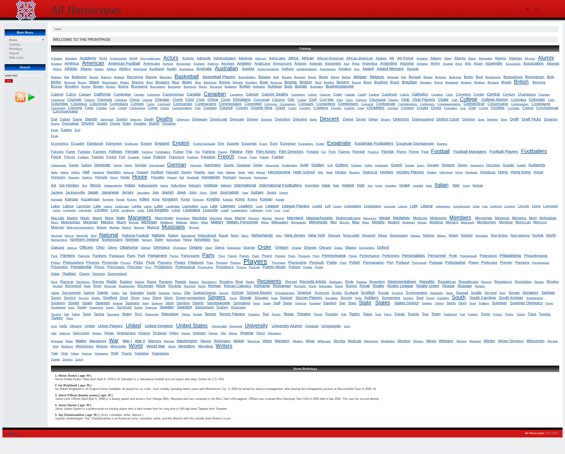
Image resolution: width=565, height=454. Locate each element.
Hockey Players (410, 172)
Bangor (93, 77)
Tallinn (76, 314)
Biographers (513, 77)
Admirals (245, 58)
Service (70, 298)
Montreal (506, 222)
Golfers (341, 165)
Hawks (199, 172)
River (97, 286)
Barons (151, 77)
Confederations (407, 104)
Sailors (88, 293)
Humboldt (193, 177)
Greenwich (477, 165)
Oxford (383, 247)
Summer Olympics (526, 303)
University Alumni (287, 326)
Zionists (67, 359)
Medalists (401, 218)
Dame (77, 119)
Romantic (300, 286)
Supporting (96, 307)
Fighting (208, 152)
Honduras (487, 172)
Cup (472, 108)
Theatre (304, 314)
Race (54, 282)
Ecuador (77, 143)
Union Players (110, 326)
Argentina (369, 63)
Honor (538, 172)
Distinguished (423, 119)
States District (406, 303)
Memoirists (483, 218)
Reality (250, 282)
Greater (433, 165)
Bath (276, 77)
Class (349, 100)
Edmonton (114, 143)
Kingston (198, 199)
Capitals (350, 94)
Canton (312, 94)
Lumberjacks (239, 210)
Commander (182, 104)
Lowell (225, 210)
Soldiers (371, 298)
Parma (174, 256)
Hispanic (354, 172)
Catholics (420, 94)
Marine (240, 218)
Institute (211, 185)
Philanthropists (536, 256)
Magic (85, 218)
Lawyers (227, 206)
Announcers (282, 63)
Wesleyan (253, 341)
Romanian (282, 286)
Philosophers (73, 262)
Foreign (98, 157)
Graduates (381, 165)
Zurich (79, 359)
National (108, 235)
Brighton (479, 82)
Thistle (318, 314)
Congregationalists (449, 104)
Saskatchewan (204, 293)
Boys (367, 82)
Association (533, 63)
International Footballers (280, 185)
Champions (527, 94)
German (176, 164)
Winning (461, 341)
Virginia (246, 333)
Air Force (405, 58)
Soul (420, 298)
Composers (348, 104)
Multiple (102, 227)
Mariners (253, 218)
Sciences (322, 293)
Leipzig (402, 206)
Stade (267, 303)
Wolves (102, 346)
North (551, 235)
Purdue (307, 267)
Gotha (368, 165)
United (133, 325)
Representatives (402, 281)
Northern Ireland (84, 239)
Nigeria (428, 235)
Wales (80, 341)
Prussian (254, 267)
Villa (223, 333)
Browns (111, 86)
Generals (102, 165)
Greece (448, 165)
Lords (140, 210)
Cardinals (389, 94)
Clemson (361, 100)
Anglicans (262, 63)
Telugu (186, 314)
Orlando (310, 247)
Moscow (57, 227)
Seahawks (436, 293)
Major (109, 218)
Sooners (408, 298)
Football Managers (470, 151)
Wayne (205, 341)
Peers (292, 256)
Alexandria (485, 58)
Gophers (356, 165)
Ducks (115, 123)
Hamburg (98, 172)
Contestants (540, 104)
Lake (97, 206)
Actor (133, 58)
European (288, 143)
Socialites (331, 298)
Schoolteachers (285, 293)
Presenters (59, 267)
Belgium (377, 77)
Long (115, 210)
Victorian (160, 333)
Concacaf (367, 104)
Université (235, 326)
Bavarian (299, 77)
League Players (295, 206)
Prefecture (489, 262)
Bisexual (69, 82)
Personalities (413, 255)
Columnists (98, 104)
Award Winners (390, 69)
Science (304, 292)
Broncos (539, 82)
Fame (70, 152)
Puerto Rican (274, 267)
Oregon (281, 247)
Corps (153, 108)
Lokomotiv (85, 210)
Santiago (164, 293)
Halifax (75, 172)
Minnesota (318, 222)
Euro (274, 143)
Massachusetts (319, 218)
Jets (156, 192)
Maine (97, 218)
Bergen (428, 77)
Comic (151, 104)
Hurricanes (260, 177)
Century (509, 94)
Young (126, 353)
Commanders (205, 104)
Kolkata (228, 199)
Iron (370, 185)
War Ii (140, 341)
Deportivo (282, 119)
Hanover (128, 172)
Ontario (195, 247)
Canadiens (236, 94)
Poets (332, 262)
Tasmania (113, 314)
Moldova (436, 222)
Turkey (57, 318)
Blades (124, 82)
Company (306, 104)
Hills (320, 172)
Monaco (452, 222)
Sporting (183, 303)
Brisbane (493, 82)
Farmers (99, 152)
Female (132, 151)
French (226, 156)
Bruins (123, 86)
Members (460, 217)
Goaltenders (289, 165)
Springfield (241, 303)
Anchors (227, 63)
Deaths (164, 119)
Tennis (210, 314)
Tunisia (544, 314)
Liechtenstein (461, 206)
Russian (465, 286)
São (187, 293)
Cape (337, 94)
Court (280, 108)
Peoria (353, 256)
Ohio (100, 247)
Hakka (64, 172)
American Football (124, 63)
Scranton (397, 293)
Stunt (472, 303)
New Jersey (294, 235)
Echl (77, 130)
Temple (197, 314)
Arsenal (448, 63)
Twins (69, 318)
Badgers (56, 77)
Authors (288, 69)
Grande (409, 165)
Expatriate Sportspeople (415, 143)
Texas (288, 314)
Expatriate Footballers (374, 143)
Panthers (99, 256)
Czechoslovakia (65, 111)
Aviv (357, 69)
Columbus (79, 104)
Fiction (178, 152)
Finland (312, 152)
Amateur (56, 63)
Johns (203, 192)
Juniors (283, 192)
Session (83, 298)
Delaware (199, 119)
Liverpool (550, 206)
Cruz (463, 108)
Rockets (174, 286)
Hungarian (211, 177)
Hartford (157, 172)
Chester (147, 100)
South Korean (511, 298)
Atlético (125, 69)
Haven (186, 172)
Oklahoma (129, 247)
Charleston (58, 100)
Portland (402, 262)
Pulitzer (295, 267)
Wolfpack (67, 346)
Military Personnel (242, 222)
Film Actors (266, 151)
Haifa (54, 172)
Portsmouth (419, 262)
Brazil (394, 82)
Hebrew (230, 172)
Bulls (288, 86)
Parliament (157, 255)
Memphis (519, 218)
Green (462, 165)
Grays (421, 165)
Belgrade (393, 77)
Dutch (154, 123)
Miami (121, 222)
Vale (53, 333)
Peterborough (468, 256)
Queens (98, 274)
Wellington (222, 341)
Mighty (194, 222)
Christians (241, 99)
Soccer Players (309, 298)
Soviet (73, 303)
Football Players (504, 151)
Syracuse (238, 307)
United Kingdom (159, 326)
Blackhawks (110, 82)
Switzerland (204, 307)
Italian (441, 185)
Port (390, 262)
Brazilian (409, 82)
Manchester (164, 218)
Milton (265, 222)
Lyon (286, 210)
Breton (438, 82)
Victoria (144, 333)
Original (296, 247)
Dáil (54, 119)
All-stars (530, 58)
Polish (354, 262)
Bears (323, 77)
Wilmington (371, 341)
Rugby (378, 286)
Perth (453, 256)
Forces (69, 157)
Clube (443, 99)
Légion (337, 206)
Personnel (437, 255)
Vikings (213, 333)
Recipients (269, 281)
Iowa (326, 185)
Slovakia (261, 298)
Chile (200, 100)
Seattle (476, 293)
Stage (287, 303)
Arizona (407, 63)
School (237, 292)
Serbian (548, 292)
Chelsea (89, 100)
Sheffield (110, 298)
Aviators (345, 69)
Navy (235, 235)
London (101, 210)
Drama (55, 123)
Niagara (415, 235)
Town (436, 314)
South (458, 297)
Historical (370, 172)
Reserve (486, 282)
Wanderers (97, 341)
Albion (472, 58)
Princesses (116, 267)
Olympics (161, 247)
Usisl (347, 326)
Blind (149, 82)
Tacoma (56, 314)
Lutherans (256, 210)
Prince (99, 267)
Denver (252, 119)
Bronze (56, 86)
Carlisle (404, 94)
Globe (258, 165)
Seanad (462, 293)
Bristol (506, 82)
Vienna (185, 333)
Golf (330, 165)
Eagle (54, 130)
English (180, 143)
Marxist (279, 218)
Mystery (194, 227)
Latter (158, 206)
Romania (262, 286)
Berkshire (455, 77)
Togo (378, 314)
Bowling (329, 82)
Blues (187, 82)
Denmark (237, 119)
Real (239, 282)
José (213, 192)
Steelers (427, 303)
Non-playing (520, 235)
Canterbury (298, 94)
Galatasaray (58, 165)
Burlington (316, 86)
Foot (424, 152)
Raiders (126, 282)
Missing (344, 222)
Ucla (54, 326)
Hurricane (245, 177)
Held (251, 172)
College (468, 99)
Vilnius (233, 333)
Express (442, 143)
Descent (329, 119)
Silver (168, 298)
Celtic (449, 94)
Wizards (553, 341)
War (114, 340)
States (382, 302)
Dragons (550, 119)
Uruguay (312, 326)
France (159, 157)
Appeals (315, 63)
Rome (312, 286)
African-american (359, 58)
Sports (198, 303)
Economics (59, 143)
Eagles (66, 130)
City (291, 99)
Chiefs (178, 100)
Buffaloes (259, 86)
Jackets (57, 192)
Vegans (97, 333)
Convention (58, 108)
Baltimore (79, 77)
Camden (139, 94)
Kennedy (108, 199)
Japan (93, 192)
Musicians (173, 227)
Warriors (154, 341)
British (521, 82)
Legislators (372, 206)
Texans (276, 314)
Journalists (229, 192)
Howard (172, 177)
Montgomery (486, 222)
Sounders (443, 298)
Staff (276, 303)
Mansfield (215, 218)
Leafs (259, 206)
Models (378, 222)
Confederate (386, 104)
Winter (489, 341)
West (267, 341)
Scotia (337, 293)
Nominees (481, 235)
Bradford (381, 82)
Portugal (436, 262)
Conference (427, 104)
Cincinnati (261, 100)
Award (368, 69)
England (162, 143)
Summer (499, 303)
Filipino (236, 151)
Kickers (132, 199)
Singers (217, 297)
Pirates (179, 262)
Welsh (238, 341)
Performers (390, 256)
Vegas (109, 333)
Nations (158, 235)
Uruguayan (331, 326)
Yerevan (86, 353)
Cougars (210, 108)
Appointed (333, 63)
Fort (122, 157)
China (212, 99)
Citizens (278, 100)
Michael (134, 222)
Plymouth (316, 262)
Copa (89, 108)
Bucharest (174, 86)
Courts (292, 108)
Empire (146, 143)
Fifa (189, 152)
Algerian (515, 58)
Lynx (277, 210)
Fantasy (84, 152)
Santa (151, 293)
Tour (425, 314)
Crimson (407, 108)
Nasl (93, 235)
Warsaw (169, 341)
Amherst (168, 63)
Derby (313, 119)
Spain (87, 303)
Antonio (300, 63)
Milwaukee (279, 222)
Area (356, 63)
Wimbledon (388, 341)
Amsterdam (183, 63)
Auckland (156, 69)
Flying (414, 152)
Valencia (64, 333)
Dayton (122, 119)
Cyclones (514, 108)
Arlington (422, 63)
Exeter (320, 143)
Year (64, 353)
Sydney (222, 307)
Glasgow (243, 165)
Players (255, 261)
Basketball (187, 76)
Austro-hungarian (268, 69)
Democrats (218, 119)
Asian (478, 63)
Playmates (279, 262)
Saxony (224, 293)
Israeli (404, 185)
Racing (98, 282)
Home (459, 172)
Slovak (245, 298)
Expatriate (339, 143)
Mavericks (370, 218)
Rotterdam (325, 286)
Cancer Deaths (275, 94)
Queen (84, 274)
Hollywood (445, 172)
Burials (301, 86)
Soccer (286, 298)
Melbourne (438, 218)
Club (405, 99)
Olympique (179, 247)
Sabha (55, 293)
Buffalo (244, 86)
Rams (151, 282)
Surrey (110, 307)
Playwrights (297, 262)
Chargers (544, 94)
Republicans (468, 282)
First (332, 152)
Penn (316, 256)
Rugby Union (427, 286)
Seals (449, 293)
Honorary (58, 177)
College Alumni (494, 99)
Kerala (120, 199)
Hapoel (142, 172)
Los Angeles (158, 210)
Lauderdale (173, 206)
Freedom (208, 157)
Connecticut (473, 104)
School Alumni (259, 292)
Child (189, 100)
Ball (66, 77)
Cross (436, 108)
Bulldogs (275, 86)
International (245, 185)
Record (291, 282)
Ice (53, 185)
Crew (361, 108)
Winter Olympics (511, 341)
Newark (334, 235)
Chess (135, 100)
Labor (55, 206)
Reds (349, 282)
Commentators (230, 104)
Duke (127, 123)
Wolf (55, 346)
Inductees (178, 185)
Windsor (404, 341)
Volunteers (274, 333)
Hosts (125, 177)
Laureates (190, 206)
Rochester (145, 286)
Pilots (150, 262)
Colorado (537, 99)
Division (468, 119)
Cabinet (57, 94)
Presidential (81, 267)
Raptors (194, 282)
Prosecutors (205, 267)
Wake (69, 341)
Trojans (497, 314)
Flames (344, 152)
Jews (181, 192)
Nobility (467, 235)
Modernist (408, 222)
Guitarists (536, 165)
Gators (86, 165)
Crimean (393, 108)
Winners (446, 341)
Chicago (162, 99)
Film (249, 151)
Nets (279, 235)
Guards (508, 165)
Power (474, 262)
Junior (271, 192)
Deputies (300, 119)
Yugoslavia (160, 353)
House (139, 177)
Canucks (325, 94)
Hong (503, 172)
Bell (403, 77)
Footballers (534, 151)
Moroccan (523, 222)
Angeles (244, 63)
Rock (160, 286)
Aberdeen (71, 58)
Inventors (312, 185)
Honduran (471, 172)
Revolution (523, 282)
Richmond (73, 286)
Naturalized (207, 235)
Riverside (110, 286)
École (54, 136)
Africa (293, 58)
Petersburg (488, 256)
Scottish (368, 292)
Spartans (132, 303)
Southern (58, 303)
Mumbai (114, 227)
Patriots (244, 256)
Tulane (520, 314)
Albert (448, 58)
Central (493, 94)
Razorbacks (209, 282)
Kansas (71, 199)
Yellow (75, 353)
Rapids (180, 282)
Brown (98, 86)
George (141, 165)
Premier (506, 262)
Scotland (351, 293)
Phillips (55, 262)
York (114, 353)
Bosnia (290, 82)
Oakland (57, 247)
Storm (451, 303)
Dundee (140, 123)
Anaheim (199, 63)
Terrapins (254, 314)
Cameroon (153, 94)
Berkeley (440, 77)
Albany (435, 58)
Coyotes (336, 108)
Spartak (118, 303)
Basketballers (247, 77)
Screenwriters (416, 293)
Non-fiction (499, 235)
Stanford (329, 303)
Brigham (466, 82)
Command (163, 104)
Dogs (481, 119)
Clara (339, 100)
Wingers (418, 341)
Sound (430, 298)
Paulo (255, 256)
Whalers (298, 341)
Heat (220, 172)
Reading (226, 282)
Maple (228, 218)
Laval (204, 206)
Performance (370, 256)
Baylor (312, 77)
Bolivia (224, 82)
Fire (323, 152)
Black (94, 82)
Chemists (104, 100)
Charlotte (74, 100)
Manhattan (183, 218)
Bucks (203, 86)
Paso (221, 256)
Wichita (339, 341)
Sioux (233, 298)
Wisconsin (535, 341)
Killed (144, 199)
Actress (188, 58)
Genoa (117, 165)
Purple (319, 267)
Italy (456, 185)
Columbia (59, 104)
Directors (401, 119)
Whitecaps (324, 341)
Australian (226, 68)
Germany (212, 165)
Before (335, 77)
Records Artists (312, 281)
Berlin (468, 77)
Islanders (391, 185)
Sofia (358, 298)
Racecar (66, 282)
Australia (204, 69)
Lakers (108, 206)
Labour (68, 206)
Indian (129, 185)
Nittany (441, 235)
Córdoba (101, 108)
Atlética (111, 69)
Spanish (102, 303)
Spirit (145, 303)
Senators (530, 292)
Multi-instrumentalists (80, 227)
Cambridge (122, 94)
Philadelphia (510, 255)
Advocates (277, 58)
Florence (373, 152)
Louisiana (191, 210)
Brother (86, 86)
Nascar (69, 235)
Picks (138, 262)
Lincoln (523, 206)
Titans (367, 314)
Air (391, 58)
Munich (126, 227)
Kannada (56, 199)
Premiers (522, 262)
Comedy (137, 104)
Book (264, 82)
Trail (462, 314)
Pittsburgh (196, 262)
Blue (175, 82)
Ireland (348, 185)
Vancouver (81, 333)
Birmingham (534, 77)
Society (346, 298)
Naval (223, 235)
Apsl (346, 63)
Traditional (450, 314)
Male (120, 218)
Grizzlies (493, 165)
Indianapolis (148, 185)
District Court (447, 119)
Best (479, 77)
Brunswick (139, 86)
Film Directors (291, 151)
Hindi (329, 172)
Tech (138, 314)
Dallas (65, 119)
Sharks (95, 298)
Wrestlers (186, 346)
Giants (229, 165)
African (307, 58)
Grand (396, 165)
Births (56, 82)
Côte (198, 108)
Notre (159, 240)
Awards (413, 69)
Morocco (540, 222)
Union (90, 326)
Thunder (331, 314)
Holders (432, 172)
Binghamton (493, 77)
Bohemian (210, 82)
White (310, 341)
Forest (111, 157)
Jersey (128, 192)
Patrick (232, 256)
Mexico (107, 222)
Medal (384, 218)
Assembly (494, 63)
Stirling (439, 303)
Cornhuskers (137, 108)
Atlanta (86, 69)
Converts (75, 108)
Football (440, 151)
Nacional (56, 235)
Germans (196, 165)
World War (156, 346)
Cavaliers (437, 94)
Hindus (340, 172)
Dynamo (169, 123)
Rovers (351, 286)
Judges (257, 192)
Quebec (69, 274)
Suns (71, 307)
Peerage (280, 256)
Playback (222, 262)
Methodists (547, 218)
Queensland (117, 274)
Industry (195, 185)
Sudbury (484, 303)
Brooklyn (72, 86)
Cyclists (498, 108)
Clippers (393, 100)
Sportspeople (218, 303)
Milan (204, 222)
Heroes (260, 172)
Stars (352, 303)
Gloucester (272, 165)
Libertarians (443, 206)
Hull (181, 177)
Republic (427, 281)
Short (124, 298)
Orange (249, 247)
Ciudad (302, 100)
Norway (132, 239)
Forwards (133, 157)
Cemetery (463, 94)
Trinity (485, 314)
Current (483, 108)
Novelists (202, 239)
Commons (270, 104)
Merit (533, 218)
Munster (139, 227)
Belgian (360, 77)
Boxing (356, 82)
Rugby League (400, 286)
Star (342, 303)
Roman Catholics (237, 286)
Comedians (119, 104)
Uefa (63, 326)
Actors (170, 58)
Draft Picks (531, 119)
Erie (221, 143)
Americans (151, 63)
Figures (222, 152)
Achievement (118, 58)
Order (264, 247)
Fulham (264, 157)
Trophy (509, 314)
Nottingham (173, 240)
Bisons (82, 82)
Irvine (378, 185)
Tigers (354, 314)
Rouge (339, 286)
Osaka (338, 247)
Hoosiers (73, 177)
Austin (172, 69)
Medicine (420, 218)
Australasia (186, 69)
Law (213, 206)
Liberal (427, 206)
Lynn (269, 210)
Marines (267, 218)
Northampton (59, 240)
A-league (56, 58)
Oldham (146, 247)
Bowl (318, 82)
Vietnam (199, 333)
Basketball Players (219, 77)
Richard (57, 286)
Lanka (136, 206)
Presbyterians (541, 262)
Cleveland (377, 100)
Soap (274, 298)
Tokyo (388, 314)
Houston (157, 177)
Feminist (147, 152)
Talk (66, 314)
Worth (172, 346)
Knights (213, 199)
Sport (169, 303)
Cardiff (362, 94)
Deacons (135, 119)
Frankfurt (192, 157)
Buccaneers (157, 86)
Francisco (176, 157)
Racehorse (83, 282)
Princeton (134, 267)
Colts (551, 100)
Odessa (72, 247)
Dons (504, 119)
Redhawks (336, 282)
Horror (114, 177)
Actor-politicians (150, 58)
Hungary (229, 177)
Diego (373, 119)
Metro (54, 222)
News (382, 235)
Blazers (138, 82)
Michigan (149, 222)
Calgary (85, 94)
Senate (514, 293)
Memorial (502, 218)
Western (282, 341)
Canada (194, 94)
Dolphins (492, 119)
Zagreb (55, 359)
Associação (513, 63)
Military (217, 222)
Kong (240, 199)
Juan (245, 192)
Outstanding (366, 247)
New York (316, 235)
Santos (176, 293)
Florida (387, 151)
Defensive (183, 119)
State (365, 302)
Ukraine (76, 326)
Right (87, 286)
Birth (550, 77)
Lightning (496, 206)
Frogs (253, 157)
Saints (102, 292)
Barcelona (135, 77)
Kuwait (280, 199)
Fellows (115, 151)
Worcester (118, 346)
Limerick (509, 206)
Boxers (343, 82)
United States (192, 325)
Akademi (422, 58)
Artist (458, 63)
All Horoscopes (534, 433)
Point (343, 262)
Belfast (346, 77)
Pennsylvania (334, 255)
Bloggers (162, 82)
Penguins (304, 256)
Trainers (473, 314)
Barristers (166, 77)
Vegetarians (126, 333)
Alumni (546, 58)
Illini (84, 185)
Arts (468, 63)
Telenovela (151, 314)
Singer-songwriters (190, 298)
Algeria (500, 58)
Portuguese (455, 262)
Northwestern (112, 240)
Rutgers (480, 286)
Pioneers (165, 262)
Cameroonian (173, 94)
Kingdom (170, 199)
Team (127, 314)
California (102, 94)
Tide (343, 314)
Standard (314, 303)
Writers (224, 346)
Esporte (233, 143)
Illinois (95, 185)
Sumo (549, 303)
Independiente (113, 185)
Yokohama (101, 353)
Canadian (215, 94)
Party (208, 255)
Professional (185, 267)
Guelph (521, 165)
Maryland (295, 218)
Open (208, 247)
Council (226, 108)
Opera (219, 247)
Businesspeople (340, 86)
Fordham (83, 157)
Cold (454, 100)
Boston (306, 82)
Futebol (278, 157)
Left (328, 206)
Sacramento (71, 293)
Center (479, 94)
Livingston (69, 210)
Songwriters (391, 298)
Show (135, 298)
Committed (253, 104)
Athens (57, 69)
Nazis (245, 235)
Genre (128, 165)
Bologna (238, 82)
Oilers (112, 247)
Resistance (503, 282)
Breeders (426, 82)
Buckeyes (190, 86)
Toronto (413, 314)
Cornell (122, 108)
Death (149, 119)
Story (462, 303)
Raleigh (139, 282)
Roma (201, 286)
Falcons (57, 152)
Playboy (235, 262)
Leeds (317, 206)
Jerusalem (143, 192)
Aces (103, 58)
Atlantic (99, 69)
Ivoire (466, 185)
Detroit (348, 119)
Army (435, 63)
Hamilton (114, 172)
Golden (317, 165)
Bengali (415, 77)
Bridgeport (451, 82)
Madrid (72, 218)
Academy (88, 58)
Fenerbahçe (162, 152)
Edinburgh (95, 143)
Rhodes (539, 282)
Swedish (184, 307)
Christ (225, 100)
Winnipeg (475, 341)
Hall (86, 172)
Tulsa (532, 314)
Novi (216, 240)
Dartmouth (107, 119)
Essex (263, 143)
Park (141, 256)
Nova (187, 240)
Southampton (534, 298)
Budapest (231, 86)
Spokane (157, 303)
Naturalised (188, 235)
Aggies (381, 58)
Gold (304, 165)
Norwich (147, 240)
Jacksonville (75, 192)
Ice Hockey (69, 185)
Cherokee (121, 100)
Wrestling (205, 346)
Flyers (401, 152)
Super (82, 307)
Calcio (71, 94)
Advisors (260, 58)
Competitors (325, 104)
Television (170, 314)
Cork (112, 108)
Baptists (106, 77)
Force (56, 157)
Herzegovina (279, 172)
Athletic (70, 69)
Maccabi (57, 218)
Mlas (356, 222)
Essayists (249, 143)
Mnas (365, 222)
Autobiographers (306, 69)
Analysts (213, 63)
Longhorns (128, 210)
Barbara (119, 77)
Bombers (251, 82)
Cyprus (527, 108)
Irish (361, 185)
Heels (241, 172)
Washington (187, 341)
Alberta (459, 58)
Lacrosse (83, 206)
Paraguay (116, 256)
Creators (349, 108)
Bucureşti (216, 86)
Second (490, 293)
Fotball (146, 157)
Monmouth (467, 222)
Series (56, 298)
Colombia (518, 100)
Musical (153, 227)
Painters (67, 255)
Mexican (90, 222)
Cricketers (375, 108)
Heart (211, 172)
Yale (54, 353)
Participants (190, 256)
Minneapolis (298, 222)
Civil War (327, 100)
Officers (86, 247)
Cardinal (374, 94)
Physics (126, 262)
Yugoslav (141, 353)
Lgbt (414, 206)
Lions (536, 206)
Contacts (12, 433)
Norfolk (538, 235)
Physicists (110, 262)
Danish (91, 119)
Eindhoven (131, 143)
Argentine (388, 63)
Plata (210, 262)
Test (265, 314)
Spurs (256, 303)
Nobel (453, 235)
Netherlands (262, 235)
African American (330, 58)
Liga (485, 206)
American (93, 63)
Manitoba (199, 218)
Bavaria (287, 77)
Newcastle (351, 235)
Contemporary (520, 104)
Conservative (498, 104)
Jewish (168, 192)
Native (173, 235)
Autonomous (328, 69)
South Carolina (482, 298)
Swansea (151, 307)
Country (242, 108)
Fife (197, 152)
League (272, 206)
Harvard (172, 172)
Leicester (390, 206)
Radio (111, 281)
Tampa (99, 314)
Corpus (164, 108)
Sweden (167, 307)
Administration (224, 58)
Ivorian (478, 185)
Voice (260, 333)
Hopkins (87, 177)
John (193, 192)
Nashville (82, 235)
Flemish (358, 152)
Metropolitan (70, 222)
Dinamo (385, 119)
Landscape (122, 206)
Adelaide (204, 58)
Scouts (383, 293)
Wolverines (84, 346)
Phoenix (92, 262)
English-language (204, 143)
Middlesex (166, 222)
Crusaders (450, 108)
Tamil (87, 314)
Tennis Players (232, 314)
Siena (146, 298)
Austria (248, 69)
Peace (267, 256)
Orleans (325, 247)
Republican (447, 282)
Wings (431, 341)
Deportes (266, 119)
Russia (448, 286)
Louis (176, 210)
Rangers (165, 282)
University (256, 325)
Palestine (84, 256)
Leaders (245, 206)
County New (261, 108)
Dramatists (70, 123)
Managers (139, 217)
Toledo (399, 314)
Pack (54, 256)
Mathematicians (348, 218)
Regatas (361, 282)
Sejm (502, 293)
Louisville (210, 210)
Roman (214, 286)
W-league (57, 341)
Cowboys (320, 108)
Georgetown (156, 165)
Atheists (553, 63)
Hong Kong (521, 172)
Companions (288, 104)
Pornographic (373, 262)
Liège (476, 206)
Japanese (110, 192)
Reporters (377, 282)
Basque (264, 77)
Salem (115, 293)
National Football (135, 235)
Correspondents (182, 108)
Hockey (386, 172)
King (156, 199)
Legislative (352, 206)
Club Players (423, 99)
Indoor (164, 185)
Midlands (181, 222)
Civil (312, 99)
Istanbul (418, 185)
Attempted (140, 69)
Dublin (102, 123)
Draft (514, 119)
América (71, 63)
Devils (361, 119)
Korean (266, 199)
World (136, 346)
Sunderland (58, 307)
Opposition (234, 247)
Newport (368, 235)
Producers (163, 267)
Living (56, 210)
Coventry (305, 108)
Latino (148, 206)
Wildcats (354, 341)
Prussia (241, 267)
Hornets (101, 177)
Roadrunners (127, 286)
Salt (124, 293)
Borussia (276, 82)
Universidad (219, 326)
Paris (131, 256)
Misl (333, 222)
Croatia (422, 108)
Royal (365, 286)
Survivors (124, 307)
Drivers (87, 123)
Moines (422, 222)
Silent (156, 298)
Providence (225, 267)
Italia (429, 185)
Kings (185, 199)
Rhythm (553, 282)
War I (127, 341)
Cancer (252, 94)
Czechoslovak (547, 108)
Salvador (137, 293)
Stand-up (300, 303)
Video (174, 333)
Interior (226, 185)
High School (304, 172)
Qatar (55, 274)
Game (74, 165)
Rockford (189, 286)
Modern (394, 222)
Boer (198, 82)
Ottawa (350, 247)
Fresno (242, 157)
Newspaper (399, 235)
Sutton (138, 307)
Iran (336, 185)
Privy (148, 267)
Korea (252, 199)
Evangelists (305, 143)
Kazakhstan (90, 199)
